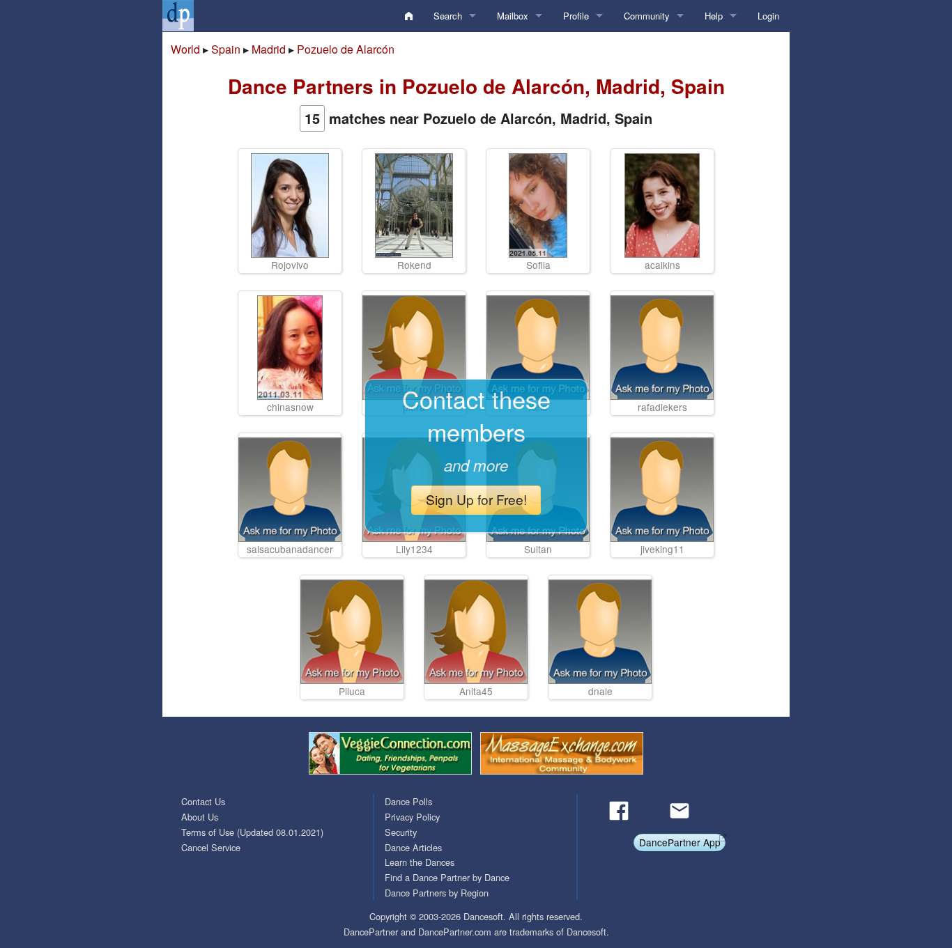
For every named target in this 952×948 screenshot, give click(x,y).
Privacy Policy (412, 816)
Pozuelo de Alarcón (345, 49)
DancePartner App (680, 842)
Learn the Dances (419, 862)
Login (768, 15)
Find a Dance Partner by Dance (447, 877)
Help (714, 15)
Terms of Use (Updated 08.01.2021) (252, 832)
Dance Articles (413, 847)
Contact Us (203, 801)
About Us (199, 816)
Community (647, 15)
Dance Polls (408, 801)
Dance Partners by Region (437, 892)
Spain (225, 49)
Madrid (269, 49)
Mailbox (512, 15)
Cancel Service (210, 847)
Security (401, 832)
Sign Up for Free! (476, 499)
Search (447, 15)
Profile (576, 15)
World (185, 49)
